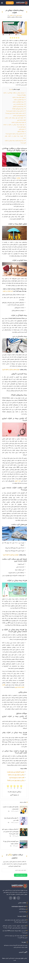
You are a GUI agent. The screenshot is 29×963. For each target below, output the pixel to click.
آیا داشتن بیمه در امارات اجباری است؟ (16, 111)
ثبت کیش (17, 481)
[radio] (18, 38)
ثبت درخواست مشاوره (20, 875)
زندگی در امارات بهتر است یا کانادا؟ (15, 780)
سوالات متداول (22, 131)
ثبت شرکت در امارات (8, 291)
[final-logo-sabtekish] (22, 3)
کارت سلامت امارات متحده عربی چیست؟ (15, 113)
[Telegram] (14, 898)
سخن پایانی (22, 129)
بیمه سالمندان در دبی (20, 104)
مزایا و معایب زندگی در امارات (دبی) (10, 369)
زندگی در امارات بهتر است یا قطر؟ (16, 775)
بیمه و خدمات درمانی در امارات (14, 11)
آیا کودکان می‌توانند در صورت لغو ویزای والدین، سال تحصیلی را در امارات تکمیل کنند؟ (10, 832)
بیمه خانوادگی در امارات (19, 102)
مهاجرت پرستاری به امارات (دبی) (10, 555)
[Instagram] (10, 898)
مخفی (11, 89)
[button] (10, 3)
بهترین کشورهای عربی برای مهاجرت (15, 772)
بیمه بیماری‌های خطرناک (19, 109)
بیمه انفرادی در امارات (20, 99)
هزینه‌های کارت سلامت (19, 115)
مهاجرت (18, 178)
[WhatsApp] (18, 898)
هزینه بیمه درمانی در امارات (18, 122)
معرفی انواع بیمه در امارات (19, 97)
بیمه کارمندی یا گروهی (19, 106)
